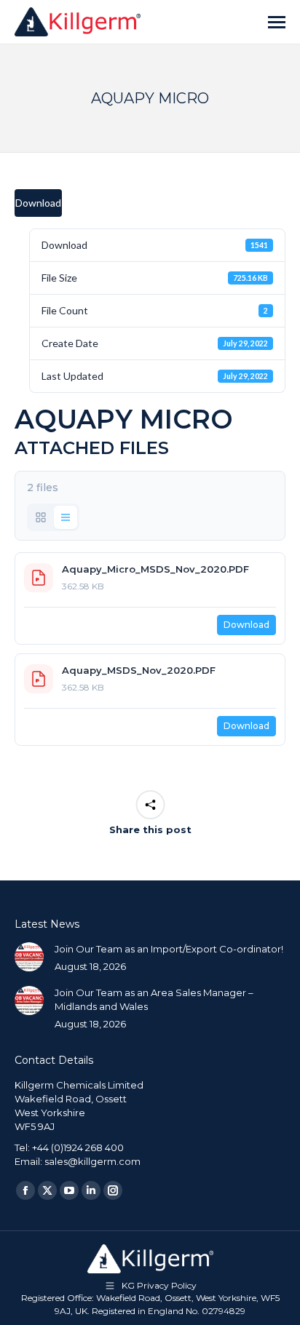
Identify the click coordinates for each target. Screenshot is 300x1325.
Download (38, 202)
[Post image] (29, 956)
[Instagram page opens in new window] (112, 1190)
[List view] (65, 517)
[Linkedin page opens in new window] (91, 1190)
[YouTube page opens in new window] (69, 1190)
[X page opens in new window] (47, 1190)
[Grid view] (40, 517)
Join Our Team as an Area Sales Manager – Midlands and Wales (154, 999)
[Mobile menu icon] (276, 22)
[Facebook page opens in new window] (25, 1190)
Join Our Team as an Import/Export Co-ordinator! (169, 949)
